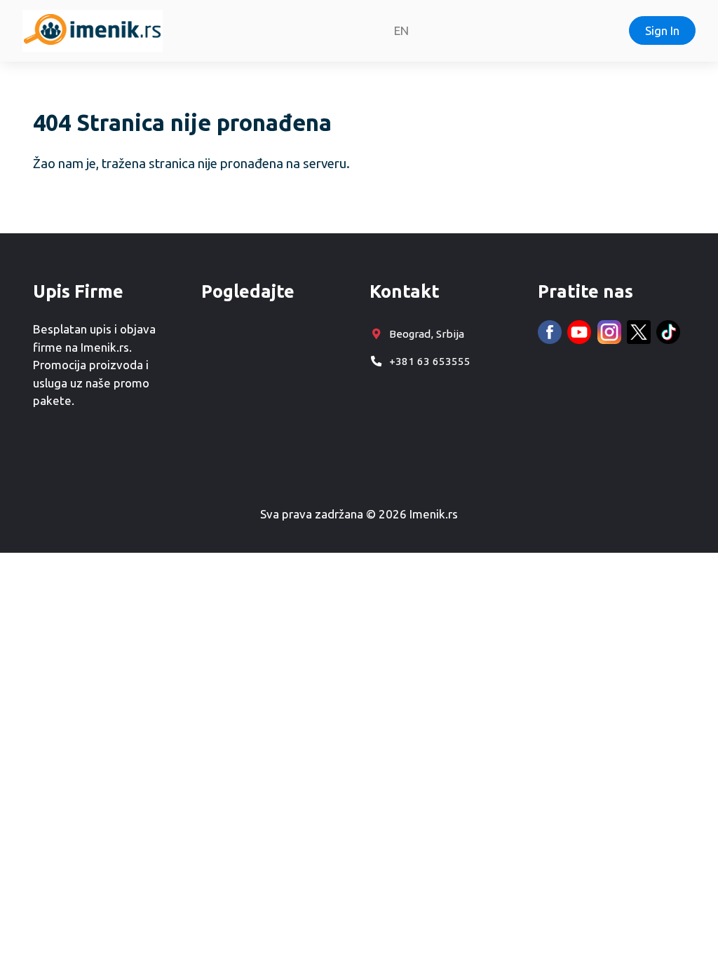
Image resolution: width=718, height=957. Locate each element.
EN (401, 30)
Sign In (662, 30)
